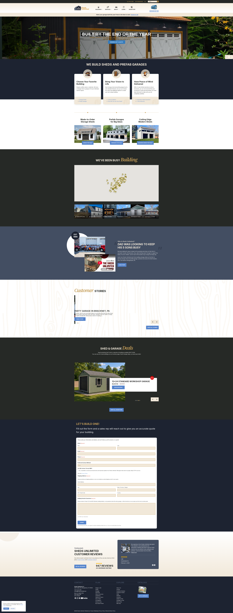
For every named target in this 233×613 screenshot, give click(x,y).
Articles (118, 589)
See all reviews (80, 566)
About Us (118, 587)
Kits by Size (119, 601)
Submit (82, 522)
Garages (97, 591)
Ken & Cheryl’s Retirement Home (90, 308)
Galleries (118, 595)
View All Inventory (116, 409)
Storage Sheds (82, 99)
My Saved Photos (140, 1)
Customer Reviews (120, 591)
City (78, 487)
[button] (227, 57)
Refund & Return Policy (110, 610)
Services (107, 9)
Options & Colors (99, 597)
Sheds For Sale (87, 143)
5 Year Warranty (141, 101)
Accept (6, 608)
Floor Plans (98, 598)
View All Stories (152, 327)
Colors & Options (112, 99)
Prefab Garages (83, 101)
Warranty (118, 603)
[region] (116, 38)
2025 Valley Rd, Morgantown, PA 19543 (83, 587)
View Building (118, 387)
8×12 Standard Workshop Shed (129, 381)
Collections (97, 595)
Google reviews (81, 559)
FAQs (117, 594)
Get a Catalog (143, 596)
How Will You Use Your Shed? (115, 101)
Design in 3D (98, 587)
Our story (122, 265)
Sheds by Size (119, 598)
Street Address (81, 482)
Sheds (96, 589)
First (78, 445)
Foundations (98, 600)
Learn (123, 9)
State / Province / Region (122, 487)
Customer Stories (120, 592)
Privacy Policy (84, 473)
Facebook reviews (91, 559)
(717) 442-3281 (130, 1)
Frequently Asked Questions (143, 99)
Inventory (132, 9)
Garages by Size (120, 600)
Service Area (98, 601)
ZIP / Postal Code (81, 492)
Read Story (79, 319)
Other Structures (99, 594)
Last (118, 445)
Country (119, 492)
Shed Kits (97, 592)
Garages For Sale (116, 143)
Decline (12, 608)
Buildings (98, 9)
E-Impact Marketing (94, 610)
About (116, 9)
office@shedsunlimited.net (80, 591)
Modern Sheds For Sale (145, 143)
